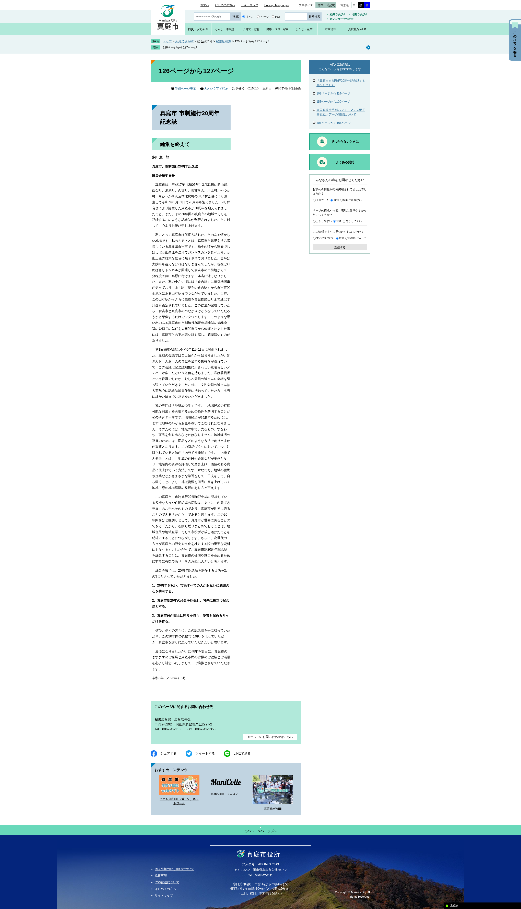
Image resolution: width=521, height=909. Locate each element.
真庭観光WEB (273, 808)
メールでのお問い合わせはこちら (270, 736)
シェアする (168, 753)
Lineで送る (242, 753)
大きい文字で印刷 (216, 88)
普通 (336, 199)
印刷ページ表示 (185, 88)
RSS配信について (167, 882)
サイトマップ (249, 5)
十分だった (322, 199)
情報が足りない (352, 199)
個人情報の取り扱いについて (174, 869)
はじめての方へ (225, 5)
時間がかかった (357, 238)
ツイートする (205, 753)
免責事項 (161, 875)
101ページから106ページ (333, 122)
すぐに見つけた (325, 238)
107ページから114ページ (333, 93)
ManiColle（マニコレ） (226, 793)
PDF (278, 16)
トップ (167, 41)
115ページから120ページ (333, 101)
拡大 (331, 5)
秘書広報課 (223, 41)
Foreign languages (276, 5)
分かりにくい (354, 221)
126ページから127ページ (180, 47)
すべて (250, 16)
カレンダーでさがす (342, 18)
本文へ (204, 5)
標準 (320, 5)
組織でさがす (338, 14)
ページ (264, 16)
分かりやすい (324, 221)
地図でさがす (360, 14)
